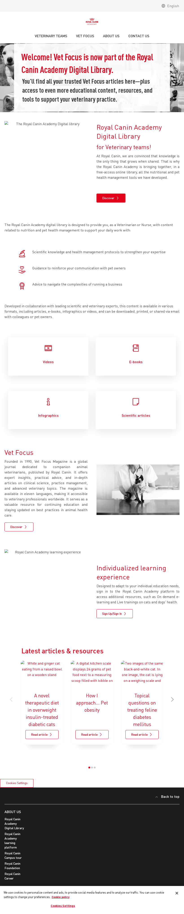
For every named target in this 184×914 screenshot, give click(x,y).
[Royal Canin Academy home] (92, 22)
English (173, 6)
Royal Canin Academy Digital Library (14, 823)
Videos (48, 362)
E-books (135, 362)
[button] (172, 699)
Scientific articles (136, 415)
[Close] (177, 893)
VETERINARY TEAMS (51, 36)
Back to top (170, 796)
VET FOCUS (85, 36)
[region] (92, 900)
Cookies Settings (17, 783)
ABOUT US (12, 811)
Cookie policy (60, 897)
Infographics (48, 415)
